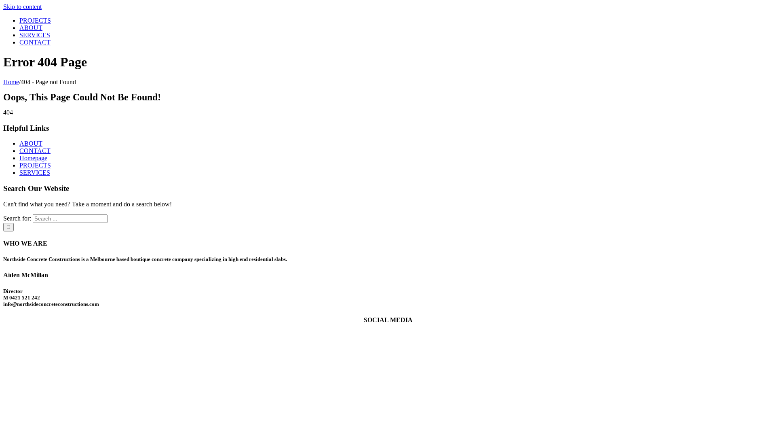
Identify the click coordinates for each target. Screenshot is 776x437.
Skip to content (22, 6)
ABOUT (30, 143)
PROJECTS (35, 165)
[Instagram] (393, 335)
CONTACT (35, 150)
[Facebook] (383, 335)
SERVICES (34, 172)
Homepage (33, 158)
